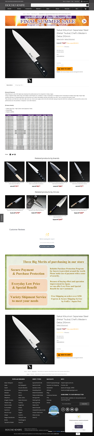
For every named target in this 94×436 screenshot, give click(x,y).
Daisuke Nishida (23, 390)
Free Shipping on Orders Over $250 (14, 1)
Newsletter (77, 1)
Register (68, 1)
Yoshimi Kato (8, 405)
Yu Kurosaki (7, 407)
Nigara (20, 412)
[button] (1, 218)
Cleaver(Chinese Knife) (39, 410)
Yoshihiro (7, 410)
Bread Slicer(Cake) (38, 392)
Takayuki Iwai (22, 417)
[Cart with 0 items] (85, 9)
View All (20, 422)
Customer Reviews (52, 395)
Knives (19, 8)
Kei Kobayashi (22, 385)
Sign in (64, 1)
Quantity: (59, 63)
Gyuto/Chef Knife (37, 382)
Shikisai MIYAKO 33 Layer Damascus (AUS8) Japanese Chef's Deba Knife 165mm (36, 209)
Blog (72, 1)
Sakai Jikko (21, 397)
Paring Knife (36, 397)
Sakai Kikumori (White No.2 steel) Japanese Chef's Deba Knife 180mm (57, 183)
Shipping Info (18, 85)
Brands (9, 8)
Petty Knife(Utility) (38, 395)
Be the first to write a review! (47, 246)
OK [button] (78, 433)
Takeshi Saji (7, 402)
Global (20, 407)
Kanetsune (7, 390)
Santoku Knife (37, 387)
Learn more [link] (56, 433)
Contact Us (34, 428)
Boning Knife (36, 402)
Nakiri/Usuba (36, 407)
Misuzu (20, 410)
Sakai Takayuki (8, 382)
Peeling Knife (36, 400)
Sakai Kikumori (69, 39)
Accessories (28, 8)
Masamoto (7, 395)
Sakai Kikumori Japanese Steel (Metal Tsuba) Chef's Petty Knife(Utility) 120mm (79, 183)
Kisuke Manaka (22, 387)
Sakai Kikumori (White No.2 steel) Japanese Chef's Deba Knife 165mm (14, 183)
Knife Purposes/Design (53, 382)
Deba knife (60, 39)
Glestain (6, 392)
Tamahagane (22, 420)
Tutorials (67, 8)
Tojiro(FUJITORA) (9, 422)
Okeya (6, 415)
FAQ (48, 397)
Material (38, 8)
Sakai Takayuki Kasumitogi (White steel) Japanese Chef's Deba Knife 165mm (79, 209)
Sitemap (49, 400)
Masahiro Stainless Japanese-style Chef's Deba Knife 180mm (57, 216)
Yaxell (6, 387)
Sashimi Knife (36, 385)
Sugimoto (21, 405)
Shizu (20, 392)
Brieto (6, 420)
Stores (57, 8)
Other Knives (36, 415)
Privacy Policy (28, 428)
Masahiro (7, 397)
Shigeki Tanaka (8, 400)
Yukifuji (20, 402)
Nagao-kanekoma (9, 417)
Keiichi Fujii (7, 412)
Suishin (20, 415)
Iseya (5, 385)
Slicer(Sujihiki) (37, 390)
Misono (20, 382)
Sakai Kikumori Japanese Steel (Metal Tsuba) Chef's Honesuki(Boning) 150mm (36, 183)
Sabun (20, 395)
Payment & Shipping (53, 385)
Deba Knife (36, 405)
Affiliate (49, 390)
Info (77, 8)
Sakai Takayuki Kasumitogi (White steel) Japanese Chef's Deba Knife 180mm (15, 209)
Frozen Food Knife (38, 412)
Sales (47, 8)
